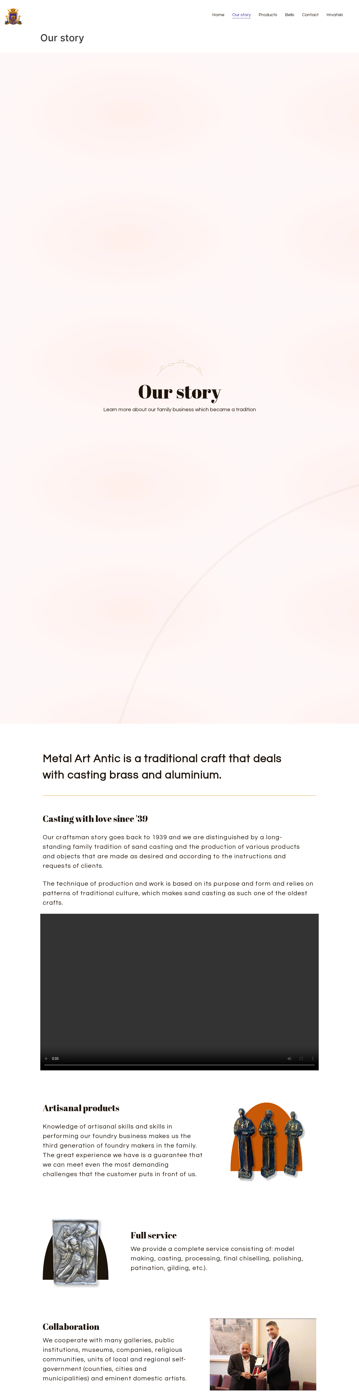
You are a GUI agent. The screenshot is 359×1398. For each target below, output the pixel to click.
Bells (289, 14)
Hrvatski (335, 14)
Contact (310, 14)
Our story (241, 14)
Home (218, 14)
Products (268, 14)
